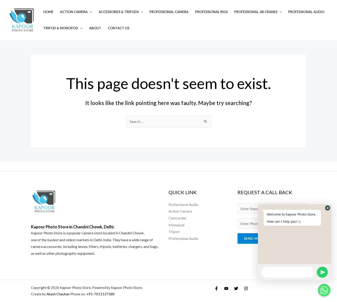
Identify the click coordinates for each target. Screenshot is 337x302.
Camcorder (177, 218)
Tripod (173, 231)
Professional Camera (168, 12)
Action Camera (74, 12)
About (95, 28)
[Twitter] (236, 288)
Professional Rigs (211, 12)
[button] (327, 208)
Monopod (176, 225)
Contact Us (118, 28)
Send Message (257, 238)
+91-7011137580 (100, 294)
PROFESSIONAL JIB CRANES (255, 12)
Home (48, 12)
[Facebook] (216, 288)
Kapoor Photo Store (46, 233)
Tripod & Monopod (60, 28)
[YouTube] (226, 288)
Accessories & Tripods (119, 12)
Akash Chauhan (58, 294)
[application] (90, 12)
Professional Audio (306, 12)
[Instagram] (246, 288)
